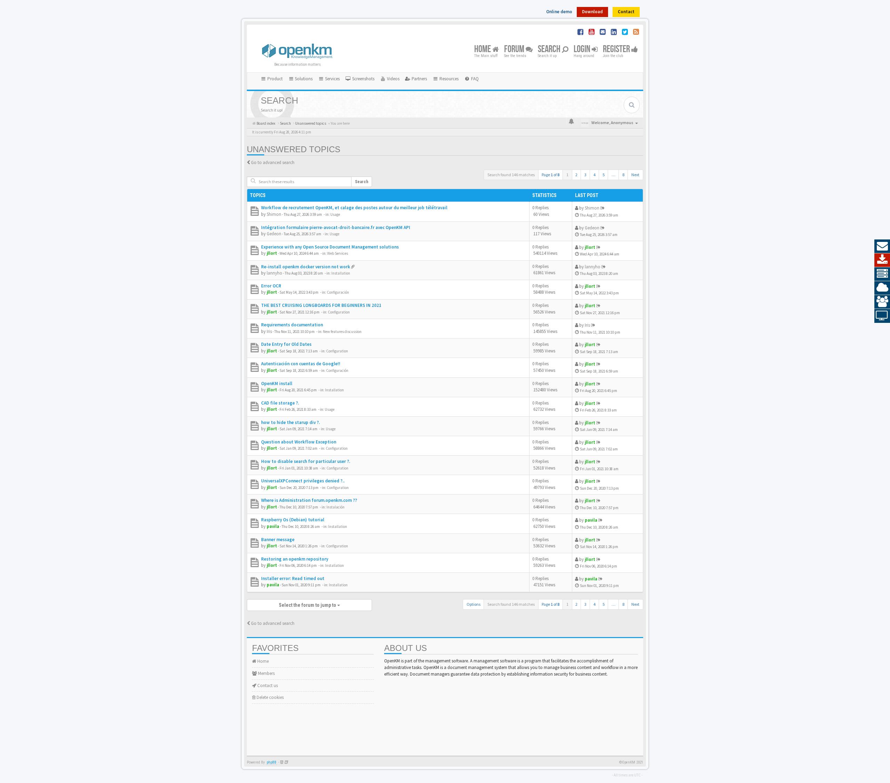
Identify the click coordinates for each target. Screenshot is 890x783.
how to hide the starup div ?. (290, 422)
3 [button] (585, 174)
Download (592, 12)
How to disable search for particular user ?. (305, 461)
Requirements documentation (292, 325)
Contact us (267, 685)
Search (550, 49)
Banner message (277, 540)
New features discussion (342, 331)
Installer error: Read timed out (292, 578)
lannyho (274, 273)
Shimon (274, 214)
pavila (273, 526)
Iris (269, 331)
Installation (340, 273)
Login (583, 49)
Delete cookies (270, 697)
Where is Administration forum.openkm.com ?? (309, 500)
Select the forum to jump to (308, 605)
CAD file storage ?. (280, 403)
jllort (272, 253)
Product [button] (274, 79)
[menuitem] (359, 79)
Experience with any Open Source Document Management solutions (330, 247)
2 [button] (576, 174)
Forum (515, 49)
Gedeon (274, 234)
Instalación (335, 507)
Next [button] (635, 174)
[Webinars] (882, 316)
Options (473, 604)
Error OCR (271, 286)
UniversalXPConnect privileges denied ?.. (303, 481)
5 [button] (603, 174)
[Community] (882, 302)
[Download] (882, 260)
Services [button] (332, 79)
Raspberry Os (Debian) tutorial (292, 520)
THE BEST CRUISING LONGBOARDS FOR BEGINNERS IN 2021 (321, 305)
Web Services (337, 253)
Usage (335, 214)
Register (617, 49)
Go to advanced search (272, 162)
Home (483, 49)
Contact (626, 12)
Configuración (338, 292)
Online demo (559, 12)
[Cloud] (882, 288)
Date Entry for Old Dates (286, 344)
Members (266, 673)
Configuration (339, 312)
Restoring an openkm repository (294, 559)
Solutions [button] (303, 79)
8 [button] (623, 174)
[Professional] (882, 274)
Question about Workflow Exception (298, 442)
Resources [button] (448, 79)
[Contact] (882, 246)
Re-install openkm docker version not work (305, 267)
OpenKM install (276, 383)
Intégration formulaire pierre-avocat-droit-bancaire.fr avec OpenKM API (335, 227)
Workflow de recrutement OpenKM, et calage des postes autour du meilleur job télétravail (354, 208)
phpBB (271, 762)
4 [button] (594, 174)
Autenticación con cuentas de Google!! (300, 364)
